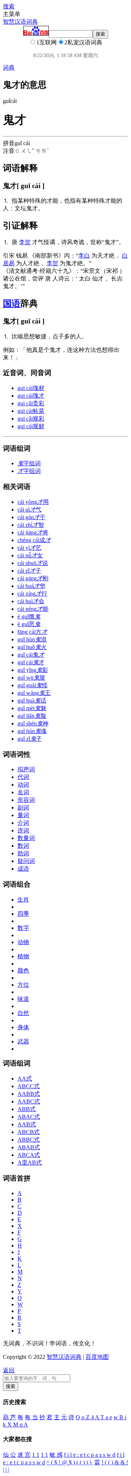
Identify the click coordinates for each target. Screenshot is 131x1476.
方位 (23, 985)
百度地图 (97, 1357)
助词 (23, 853)
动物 (23, 942)
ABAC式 (28, 1117)
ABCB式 (28, 1132)
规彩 (30, 418)
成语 (23, 869)
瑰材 (30, 388)
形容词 (26, 800)
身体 (23, 1027)
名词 (23, 792)
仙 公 (9, 1455)
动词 (23, 784)
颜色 (23, 970)
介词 (23, 823)
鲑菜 (30, 411)
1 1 (35, 1455)
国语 (11, 303)
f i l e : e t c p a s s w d (89, 1455)
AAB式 (26, 1124)
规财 (30, 426)
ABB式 (26, 1109)
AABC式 (28, 1101)
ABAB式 (28, 1147)
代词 (23, 777)
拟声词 (26, 769)
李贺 (25, 242)
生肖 (23, 899)
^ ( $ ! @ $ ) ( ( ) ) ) (70, 1462)
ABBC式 (28, 1140)
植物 (23, 956)
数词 (23, 846)
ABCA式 (28, 1155)
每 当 (31, 1417)
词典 (9, 67)
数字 (23, 928)
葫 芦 (9, 1417)
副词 (23, 807)
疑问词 (26, 861)
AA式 (24, 1078)
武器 (23, 1041)
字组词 (29, 463)
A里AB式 (29, 1162)
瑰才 (30, 396)
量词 (23, 815)
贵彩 (30, 403)
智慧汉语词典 (20, 22)
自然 (23, 1013)
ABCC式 (28, 1086)
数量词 (26, 838)
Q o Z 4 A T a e (94, 1417)
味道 (23, 999)
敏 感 (56, 1455)
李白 (84, 255)
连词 (23, 830)
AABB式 (28, 1094)
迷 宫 (24, 1455)
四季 (23, 914)
